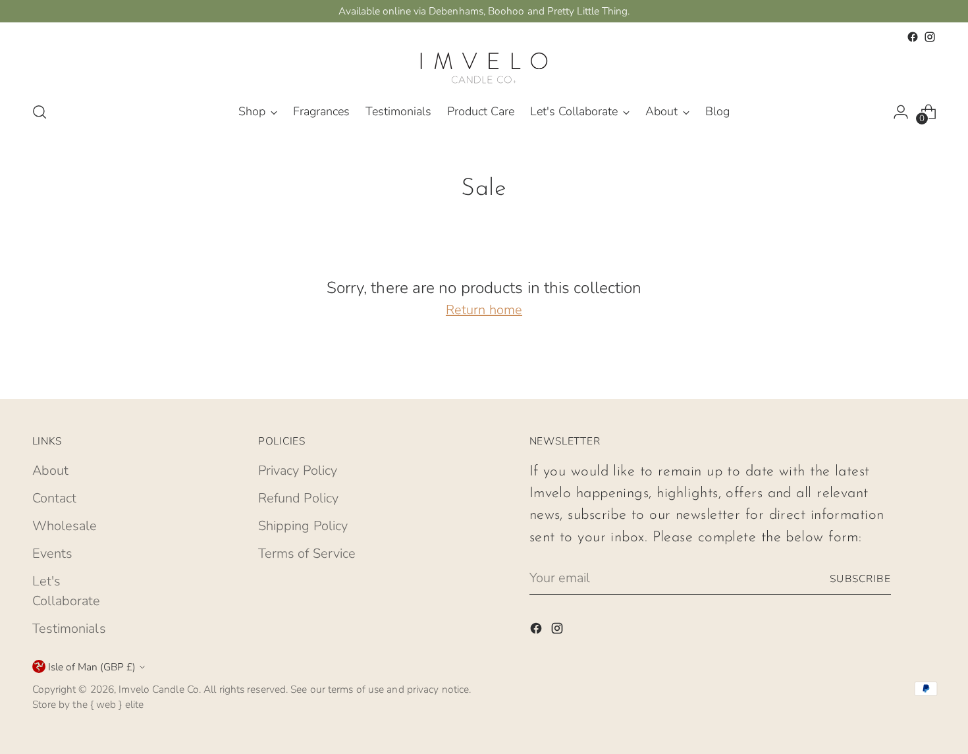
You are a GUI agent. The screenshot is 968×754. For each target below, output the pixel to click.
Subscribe (860, 578)
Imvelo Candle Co (159, 689)
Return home (484, 310)
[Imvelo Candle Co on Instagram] (930, 37)
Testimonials (69, 628)
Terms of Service (307, 553)
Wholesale (64, 526)
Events (52, 553)
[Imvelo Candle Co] (484, 68)
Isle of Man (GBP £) (92, 667)
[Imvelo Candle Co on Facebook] (913, 37)
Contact (54, 498)
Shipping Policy (303, 526)
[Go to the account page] (901, 112)
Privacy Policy (297, 470)
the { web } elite (108, 704)
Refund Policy (298, 498)
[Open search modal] (39, 112)
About (50, 470)
